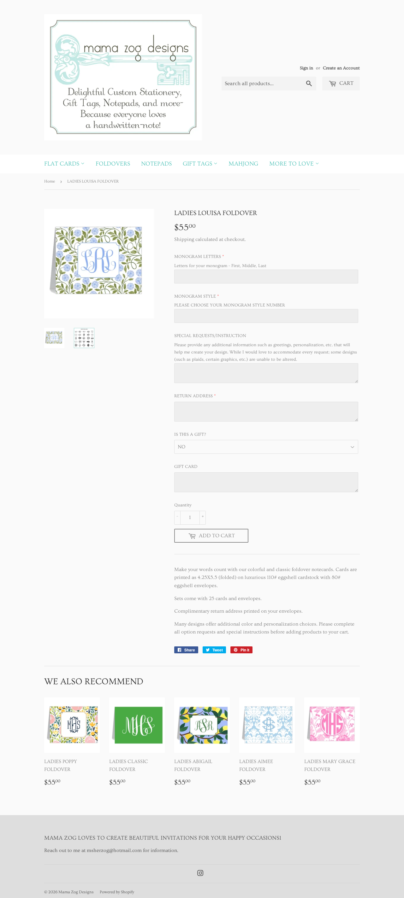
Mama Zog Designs (76, 892)
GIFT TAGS (198, 163)
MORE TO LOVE (292, 163)
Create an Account (341, 68)
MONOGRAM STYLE (195, 296)
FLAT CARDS (62, 163)
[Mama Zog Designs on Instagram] (200, 874)
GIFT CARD (186, 466)
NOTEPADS (156, 163)
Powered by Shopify (117, 892)
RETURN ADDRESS (193, 396)
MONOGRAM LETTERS (197, 256)
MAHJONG (243, 163)
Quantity (183, 505)
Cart (346, 83)
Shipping (184, 239)
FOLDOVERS (113, 163)
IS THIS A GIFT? (190, 434)
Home (49, 181)
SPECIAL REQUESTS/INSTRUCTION (210, 335)
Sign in (306, 68)
